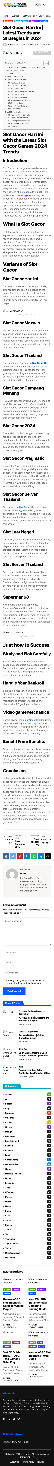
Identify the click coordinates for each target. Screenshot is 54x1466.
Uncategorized (27, 1253)
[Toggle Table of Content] (44, 63)
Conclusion (15, 126)
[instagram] (9, 1419)
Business (15, 16)
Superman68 (17, 109)
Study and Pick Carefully (20, 115)
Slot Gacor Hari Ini (17, 83)
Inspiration (27, 1183)
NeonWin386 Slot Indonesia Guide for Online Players (13, 1304)
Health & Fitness (27, 1173)
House (27, 1178)
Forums (40, 1462)
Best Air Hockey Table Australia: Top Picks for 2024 (34, 1071)
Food (27, 1155)
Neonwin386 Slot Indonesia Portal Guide (39, 1355)
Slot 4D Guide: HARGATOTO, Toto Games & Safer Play (12, 1357)
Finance (27, 1150)
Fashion (27, 1145)
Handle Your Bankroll (19, 118)
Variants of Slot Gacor (17, 80)
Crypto (27, 1127)
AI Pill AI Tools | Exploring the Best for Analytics (34, 1019)
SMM (27, 1215)
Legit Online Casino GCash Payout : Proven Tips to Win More (33, 1054)
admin (10, 45)
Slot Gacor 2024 (17, 94)
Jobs (27, 1187)
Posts (27, 1211)
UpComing (27, 1257)
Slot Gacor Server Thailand (21, 100)
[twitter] (18, 1419)
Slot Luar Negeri (17, 103)
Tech (27, 1234)
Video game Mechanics (20, 121)
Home (5, 16)
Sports (27, 1225)
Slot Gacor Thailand (19, 89)
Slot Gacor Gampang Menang (22, 91)
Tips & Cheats (27, 1243)
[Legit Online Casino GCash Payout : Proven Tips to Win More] (9, 1053)
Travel (27, 1248)
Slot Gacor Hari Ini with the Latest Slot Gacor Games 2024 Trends (26, 69)
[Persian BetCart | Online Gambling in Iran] (9, 1035)
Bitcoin (27, 1103)
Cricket (27, 1122)
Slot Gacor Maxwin (18, 86)
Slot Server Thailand (19, 106)
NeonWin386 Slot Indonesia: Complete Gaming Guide (38, 1304)
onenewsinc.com (27, 1457)
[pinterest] (14, 1419)
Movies (27, 1197)
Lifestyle (43, 21)
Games (33, 21)
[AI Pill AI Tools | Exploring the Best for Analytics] (9, 1015)
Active (27, 1094)
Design (27, 1131)
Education (27, 1136)
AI (27, 1099)
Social (27, 1220)
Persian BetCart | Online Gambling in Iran (31, 1036)
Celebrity (27, 1117)
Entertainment (27, 1141)
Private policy (28, 1462)
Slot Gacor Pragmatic (19, 97)
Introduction (15, 74)
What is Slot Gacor (15, 76)
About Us (14, 1462)
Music (27, 1201)
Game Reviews (21, 21)
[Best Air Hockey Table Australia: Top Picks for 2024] (9, 1071)
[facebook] (4, 1419)
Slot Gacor (24, 507)
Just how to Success (16, 112)
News (27, 1206)
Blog (27, 1108)
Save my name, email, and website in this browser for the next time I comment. (26, 981)
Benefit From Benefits (20, 123)
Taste (27, 1229)
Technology (27, 1239)
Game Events (27, 1159)
